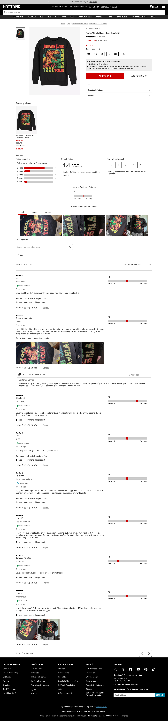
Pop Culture (18, 17)
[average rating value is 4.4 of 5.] (91, 36)
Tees (72, 17)
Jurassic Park (92, 29)
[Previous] (49, 2)
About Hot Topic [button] (65, 664)
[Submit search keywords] (5, 12)
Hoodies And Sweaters (80, 24)
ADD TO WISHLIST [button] (139, 76)
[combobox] (84, 12)
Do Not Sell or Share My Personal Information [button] (95, 694)
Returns (6, 681)
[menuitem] (163, 6)
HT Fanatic (35, 673)
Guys (64, 17)
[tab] (21, 34)
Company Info (63, 673)
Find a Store (62, 677)
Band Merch (122, 17)
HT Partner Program (38, 677)
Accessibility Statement (95, 685)
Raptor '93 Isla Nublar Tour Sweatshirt (25, 137)
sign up (159, 695)
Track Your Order (9, 689)
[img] (115, 669)
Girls (49, 17)
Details (90, 84)
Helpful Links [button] (37, 664)
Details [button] (105, 41)
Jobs (60, 689)
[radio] (88, 54)
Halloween (31, 17)
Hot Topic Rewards (38, 681)
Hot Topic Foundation (66, 685)
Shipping (6, 685)
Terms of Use (91, 681)
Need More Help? (9, 693)
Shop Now (92, 2)
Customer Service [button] (11, 664)
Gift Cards (7, 677)
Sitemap (89, 689)
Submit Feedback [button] (132, 684)
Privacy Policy (91, 673)
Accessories (100, 17)
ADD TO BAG (105, 76)
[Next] (119, 2)
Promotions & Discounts (40, 685)
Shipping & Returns (95, 90)
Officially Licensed (65, 693)
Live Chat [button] (138, 675)
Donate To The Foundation (68, 681)
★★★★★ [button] (20, 146)
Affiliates (61, 669)
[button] (154, 7)
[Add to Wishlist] (34, 108)
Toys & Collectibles (138, 17)
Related (91, 95)
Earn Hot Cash (36, 669)
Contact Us (7, 669)
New (41, 17)
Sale (153, 17)
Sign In (33, 690)
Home (111, 17)
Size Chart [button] (96, 49)
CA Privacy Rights (92, 677)
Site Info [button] (90, 664)
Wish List (34, 694)
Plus (57, 17)
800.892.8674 (111, 716)
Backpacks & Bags (84, 17)
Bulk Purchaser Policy (94, 669)
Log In (114, 7)
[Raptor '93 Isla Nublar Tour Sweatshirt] (26, 120)
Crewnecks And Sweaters (98, 24)
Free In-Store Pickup (10, 673)
